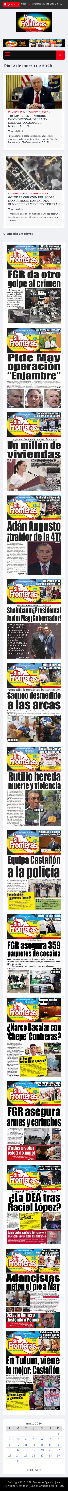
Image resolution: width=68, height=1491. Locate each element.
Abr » (38, 1470)
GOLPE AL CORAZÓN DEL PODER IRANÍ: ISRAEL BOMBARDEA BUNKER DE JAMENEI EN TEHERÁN (34, 201)
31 (18, 1461)
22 (58, 1450)
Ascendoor (22, 1486)
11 (26, 1445)
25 (25, 1455)
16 (9, 1450)
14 (50, 1445)
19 (33, 1450)
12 (33, 1445)
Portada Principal (39, 112)
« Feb (29, 1470)
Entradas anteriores (20, 234)
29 (58, 1455)
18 (25, 1450)
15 (58, 1445)
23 (9, 1455)
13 (42, 1445)
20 (42, 1450)
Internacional (16, 112)
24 (17, 1455)
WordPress (57, 1486)
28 (50, 1455)
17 (18, 1450)
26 (33, 1455)
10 (17, 1445)
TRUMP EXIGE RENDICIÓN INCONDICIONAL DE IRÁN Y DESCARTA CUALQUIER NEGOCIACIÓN (27, 121)
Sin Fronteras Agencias (42, 1482)
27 (41, 1455)
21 (50, 1450)
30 (9, 1461)
